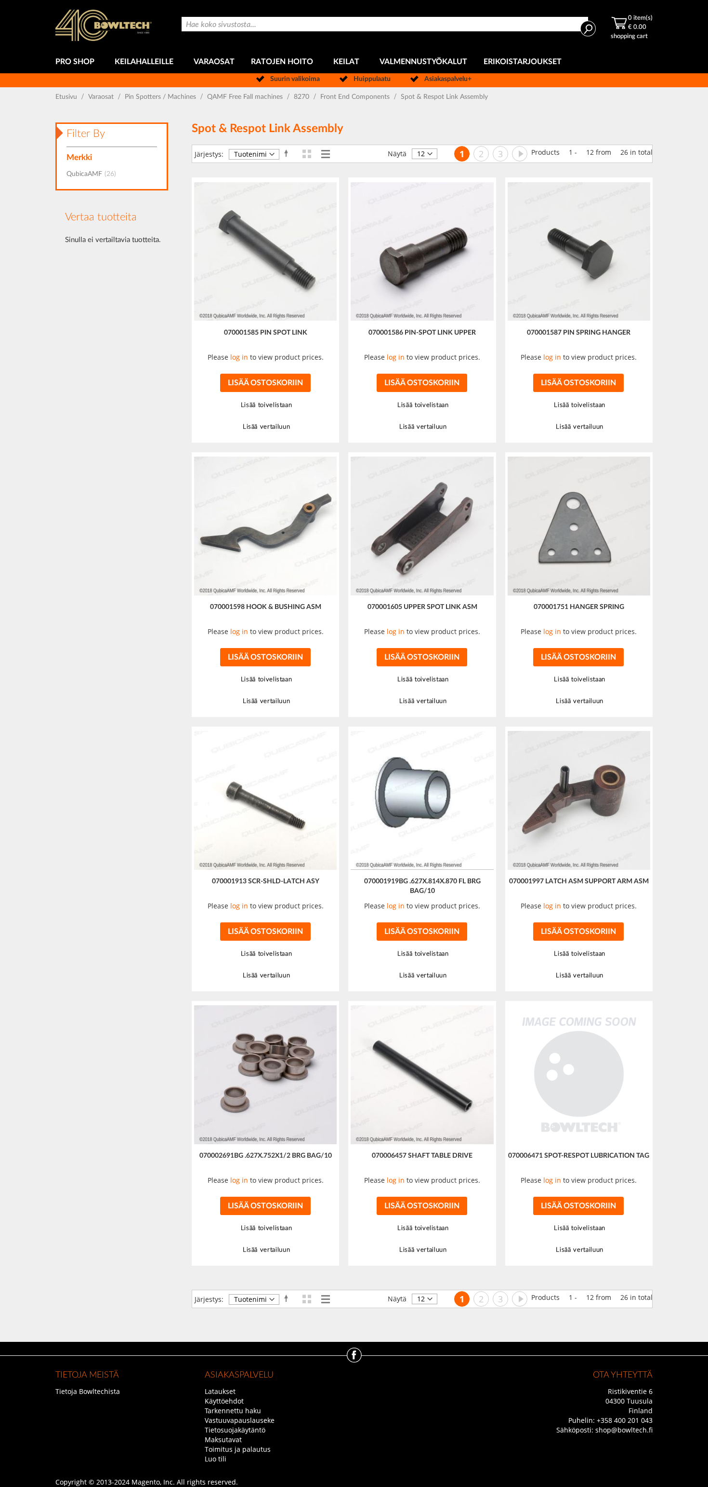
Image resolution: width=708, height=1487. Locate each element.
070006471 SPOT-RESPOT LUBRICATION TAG (578, 1155)
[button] (265, 405)
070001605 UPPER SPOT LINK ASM (422, 607)
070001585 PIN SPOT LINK (265, 332)
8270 (302, 97)
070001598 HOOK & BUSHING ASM (265, 607)
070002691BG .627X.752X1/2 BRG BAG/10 (265, 1155)
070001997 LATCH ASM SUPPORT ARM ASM (579, 881)
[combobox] (385, 24)
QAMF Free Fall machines (246, 97)
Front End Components (356, 97)
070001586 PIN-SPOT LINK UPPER (422, 332)
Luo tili (215, 1458)
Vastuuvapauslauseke (240, 1420)
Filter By (85, 133)
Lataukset (220, 1391)
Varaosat (102, 97)
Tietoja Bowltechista (87, 1391)
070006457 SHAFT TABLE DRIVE (422, 1155)
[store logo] (103, 25)
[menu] (354, 62)
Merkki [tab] (79, 157)
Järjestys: (209, 154)
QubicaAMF (94, 174)
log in (239, 357)
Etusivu (67, 97)
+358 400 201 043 (625, 1420)
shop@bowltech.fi (624, 1429)
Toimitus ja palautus (238, 1449)
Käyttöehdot (224, 1401)
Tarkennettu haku (233, 1410)
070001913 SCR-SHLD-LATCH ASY (265, 881)
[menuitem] (77, 62)
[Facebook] (354, 1360)
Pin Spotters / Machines (161, 97)
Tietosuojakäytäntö (235, 1429)
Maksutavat (223, 1439)
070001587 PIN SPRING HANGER (578, 332)
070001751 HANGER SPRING (579, 607)
